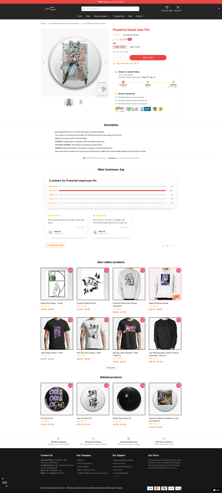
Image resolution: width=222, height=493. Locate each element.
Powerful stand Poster (86, 303)
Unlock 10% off (4, 483)
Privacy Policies (83, 467)
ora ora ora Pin (47, 418)
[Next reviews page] (175, 246)
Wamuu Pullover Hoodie (158, 303)
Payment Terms (119, 463)
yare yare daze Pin (84, 418)
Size (114, 43)
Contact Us (117, 470)
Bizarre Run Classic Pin (122, 418)
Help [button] (217, 490)
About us (80, 460)
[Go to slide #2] (80, 102)
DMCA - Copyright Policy (86, 470)
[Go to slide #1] (68, 102)
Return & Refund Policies (122, 467)
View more (111, 368)
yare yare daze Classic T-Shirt (89, 353)
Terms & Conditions (84, 463)
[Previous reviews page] (163, 246)
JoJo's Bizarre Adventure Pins (94, 23)
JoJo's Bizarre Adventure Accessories (63, 23)
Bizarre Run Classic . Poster (52, 303)
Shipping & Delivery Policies (123, 460)
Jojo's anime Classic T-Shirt (52, 353)
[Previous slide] (44, 62)
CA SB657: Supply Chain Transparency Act (92, 473)
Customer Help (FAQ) (121, 473)
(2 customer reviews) (131, 35)
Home (43, 23)
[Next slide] (105, 62)
